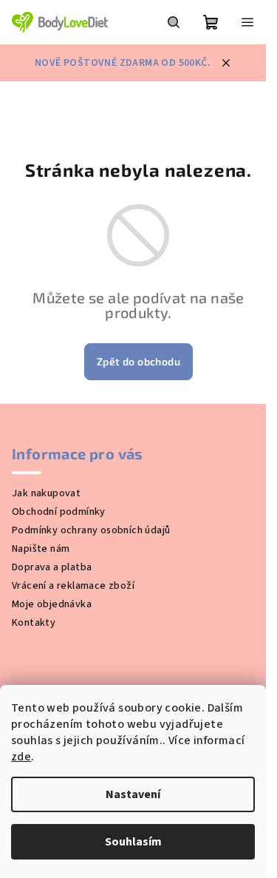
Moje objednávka (52, 604)
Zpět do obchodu (138, 361)
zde (21, 757)
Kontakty (33, 622)
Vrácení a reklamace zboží (73, 585)
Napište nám (40, 548)
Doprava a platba (52, 567)
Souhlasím (133, 842)
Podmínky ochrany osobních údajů (91, 530)
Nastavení (133, 794)
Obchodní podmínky (59, 511)
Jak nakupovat (46, 493)
